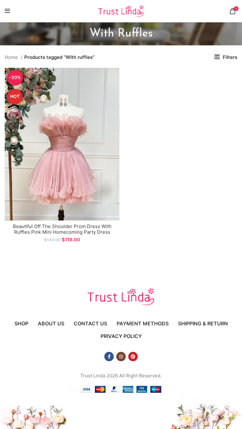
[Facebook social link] (109, 356)
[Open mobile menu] (7, 11)
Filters (230, 57)
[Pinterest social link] (133, 356)
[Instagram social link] (121, 356)
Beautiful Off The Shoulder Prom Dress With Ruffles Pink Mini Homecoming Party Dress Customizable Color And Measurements (62, 232)
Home (12, 57)
